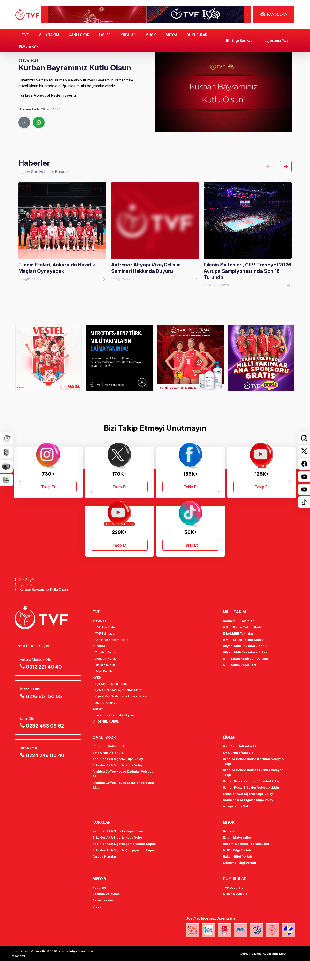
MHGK (150, 35)
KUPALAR (128, 35)
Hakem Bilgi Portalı (237, 856)
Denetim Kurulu (105, 658)
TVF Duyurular (234, 887)
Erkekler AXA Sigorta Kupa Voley (118, 765)
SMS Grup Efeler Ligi (108, 752)
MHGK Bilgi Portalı (237, 850)
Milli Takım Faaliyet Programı (245, 658)
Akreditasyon (103, 900)
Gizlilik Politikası (106, 702)
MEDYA (171, 35)
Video (97, 906)
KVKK (97, 677)
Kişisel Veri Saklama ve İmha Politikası (121, 696)
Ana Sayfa (26, 580)
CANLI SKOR (79, 35)
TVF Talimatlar (105, 633)
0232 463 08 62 (45, 726)
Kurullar (99, 646)
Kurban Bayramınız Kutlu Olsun (44, 589)
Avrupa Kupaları (105, 856)
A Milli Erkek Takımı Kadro (243, 640)
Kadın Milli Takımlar (238, 621)
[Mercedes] (49, 358)
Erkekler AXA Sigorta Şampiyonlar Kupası (124, 850)
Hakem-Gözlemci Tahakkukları (247, 844)
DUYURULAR (197, 35)
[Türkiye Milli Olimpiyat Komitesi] (224, 930)
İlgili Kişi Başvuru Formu (111, 684)
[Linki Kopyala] (24, 122)
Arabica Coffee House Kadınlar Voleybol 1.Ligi (123, 774)
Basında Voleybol (106, 894)
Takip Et (48, 486)
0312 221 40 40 (44, 667)
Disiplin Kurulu (105, 665)
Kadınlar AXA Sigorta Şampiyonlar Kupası (125, 844)
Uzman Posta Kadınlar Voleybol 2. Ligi (252, 781)
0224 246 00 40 (45, 755)
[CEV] (288, 930)
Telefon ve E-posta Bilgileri (114, 715)
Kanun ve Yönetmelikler (111, 640)
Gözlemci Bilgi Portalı (239, 863)
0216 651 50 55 (44, 696)
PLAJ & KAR (29, 46)
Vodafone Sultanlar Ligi (110, 746)
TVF (25, 35)
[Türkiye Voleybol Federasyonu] (27, 14)
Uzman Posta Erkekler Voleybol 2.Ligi (251, 787)
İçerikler (26, 585)
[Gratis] (190, 358)
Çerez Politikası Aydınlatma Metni (118, 690)
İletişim (98, 709)
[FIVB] (240, 930)
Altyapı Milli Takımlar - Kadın (245, 646)
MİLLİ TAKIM (48, 35)
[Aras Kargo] (261, 358)
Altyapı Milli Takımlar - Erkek (245, 652)
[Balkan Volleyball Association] (256, 930)
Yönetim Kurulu (105, 652)
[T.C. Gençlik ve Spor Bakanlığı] (272, 930)
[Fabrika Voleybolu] (192, 930)
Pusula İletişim (69, 951)
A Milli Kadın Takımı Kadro (243, 627)
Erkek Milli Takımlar (238, 633)
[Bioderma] (119, 358)
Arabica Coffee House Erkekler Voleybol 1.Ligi (123, 785)
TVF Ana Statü (105, 627)
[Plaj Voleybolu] (208, 930)
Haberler (99, 887)
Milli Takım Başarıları (239, 665)
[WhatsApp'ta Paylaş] (39, 122)
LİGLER (105, 35)
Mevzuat (99, 621)
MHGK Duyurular (236, 894)
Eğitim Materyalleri (237, 837)
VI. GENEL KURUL (106, 721)
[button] (247, 14)
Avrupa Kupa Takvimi (239, 806)
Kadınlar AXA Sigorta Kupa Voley (118, 759)
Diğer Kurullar (104, 671)
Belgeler (229, 831)
